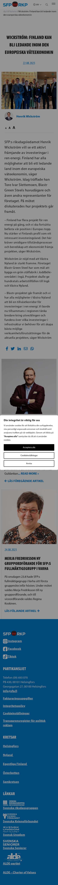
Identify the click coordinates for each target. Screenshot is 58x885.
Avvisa (29, 463)
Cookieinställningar (29, 455)
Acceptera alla (29, 447)
